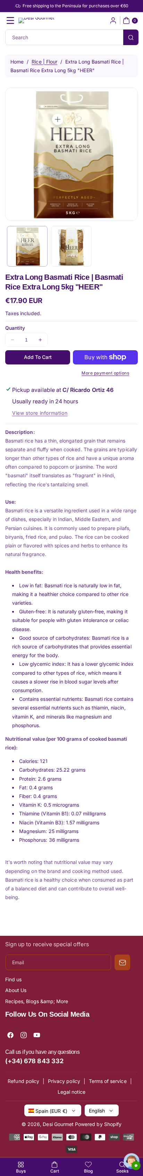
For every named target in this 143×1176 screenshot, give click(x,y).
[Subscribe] (122, 962)
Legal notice (72, 1092)
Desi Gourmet (58, 1124)
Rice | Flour (44, 62)
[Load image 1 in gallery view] (27, 246)
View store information (39, 413)
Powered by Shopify (98, 1124)
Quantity (15, 328)
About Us (15, 990)
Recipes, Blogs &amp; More (36, 1001)
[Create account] (113, 20)
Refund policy (23, 1081)
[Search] (130, 37)
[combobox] (71, 37)
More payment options (105, 373)
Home (17, 62)
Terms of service (108, 1081)
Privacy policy (64, 1081)
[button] (10, 20)
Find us (13, 979)
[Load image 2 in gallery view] (71, 246)
